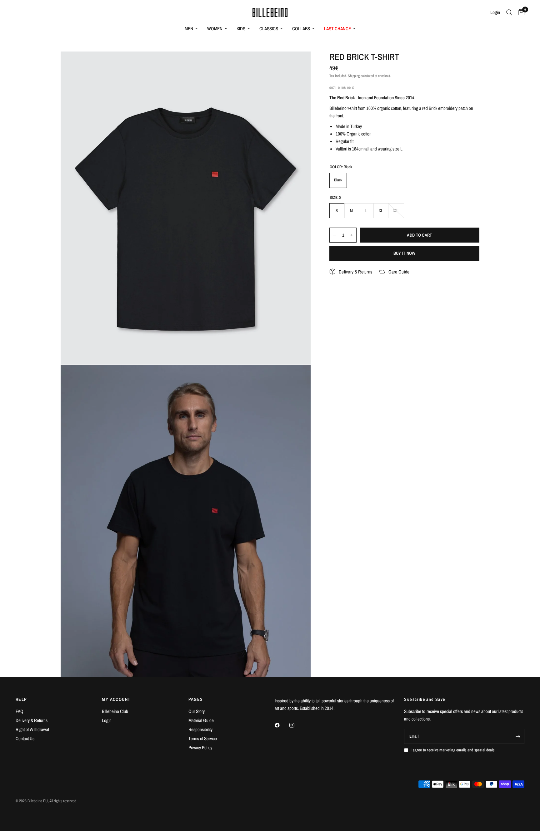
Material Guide (201, 720)
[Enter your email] (518, 736)
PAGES (195, 699)
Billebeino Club (115, 711)
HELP (21, 699)
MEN (189, 28)
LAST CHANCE (337, 28)
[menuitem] (191, 29)
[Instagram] (296, 725)
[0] (519, 12)
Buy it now (404, 253)
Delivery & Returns (32, 720)
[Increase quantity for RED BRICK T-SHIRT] (351, 235)
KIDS (241, 28)
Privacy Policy (200, 747)
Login (107, 720)
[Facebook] (281, 725)
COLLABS (301, 28)
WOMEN (214, 28)
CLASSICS (268, 28)
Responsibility (200, 729)
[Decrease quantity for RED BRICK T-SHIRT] (334, 235)
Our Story (196, 711)
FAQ (19, 711)
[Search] (509, 12)
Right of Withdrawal (32, 729)
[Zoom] (297, 65)
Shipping (354, 75)
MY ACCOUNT (116, 699)
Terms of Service (202, 738)
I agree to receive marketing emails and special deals (452, 750)
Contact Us (25, 738)
